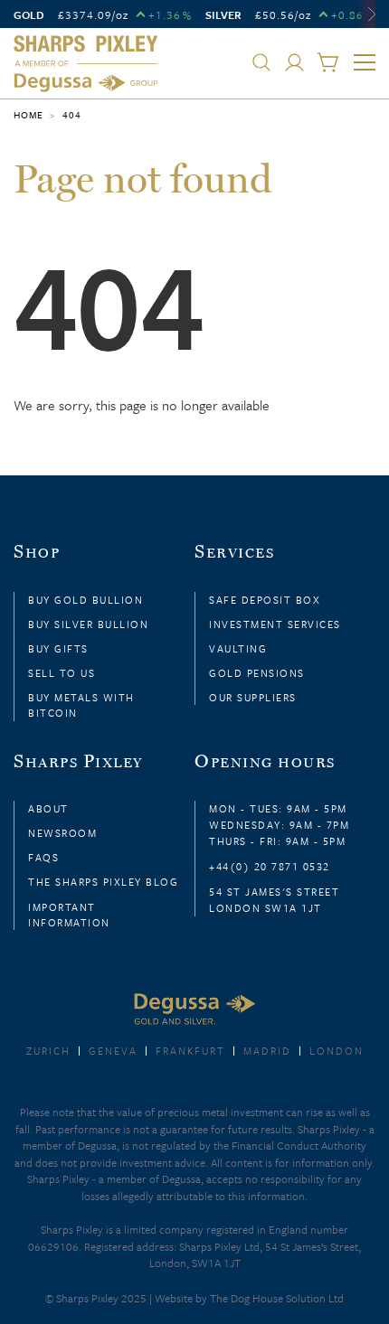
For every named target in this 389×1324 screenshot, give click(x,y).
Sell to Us (61, 673)
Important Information (69, 914)
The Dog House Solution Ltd (277, 1298)
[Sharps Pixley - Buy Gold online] (86, 64)
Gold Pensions (257, 673)
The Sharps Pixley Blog (103, 881)
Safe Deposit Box (264, 599)
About (48, 808)
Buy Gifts (58, 648)
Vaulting (238, 648)
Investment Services (275, 624)
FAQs (43, 857)
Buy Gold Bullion (85, 599)
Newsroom (62, 832)
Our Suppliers (253, 697)
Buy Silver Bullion (88, 624)
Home (28, 115)
